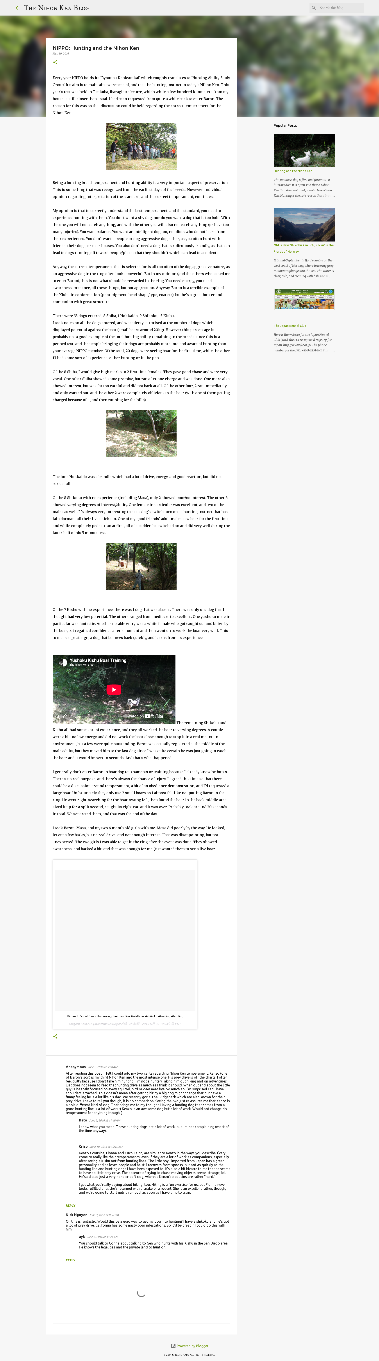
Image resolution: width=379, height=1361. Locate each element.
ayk (82, 1237)
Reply (70, 1205)
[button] (55, 62)
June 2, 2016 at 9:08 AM (102, 1066)
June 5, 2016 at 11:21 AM (102, 1236)
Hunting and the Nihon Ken (293, 171)
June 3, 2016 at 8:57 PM (104, 1214)
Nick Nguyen (76, 1215)
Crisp (83, 1146)
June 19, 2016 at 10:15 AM (105, 1146)
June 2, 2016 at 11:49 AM (104, 1120)
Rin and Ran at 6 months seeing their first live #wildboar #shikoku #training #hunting (125, 1016)
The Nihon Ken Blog (56, 8)
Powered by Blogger (192, 1346)
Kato (83, 1120)
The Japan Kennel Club (290, 326)
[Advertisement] (260, 189)
